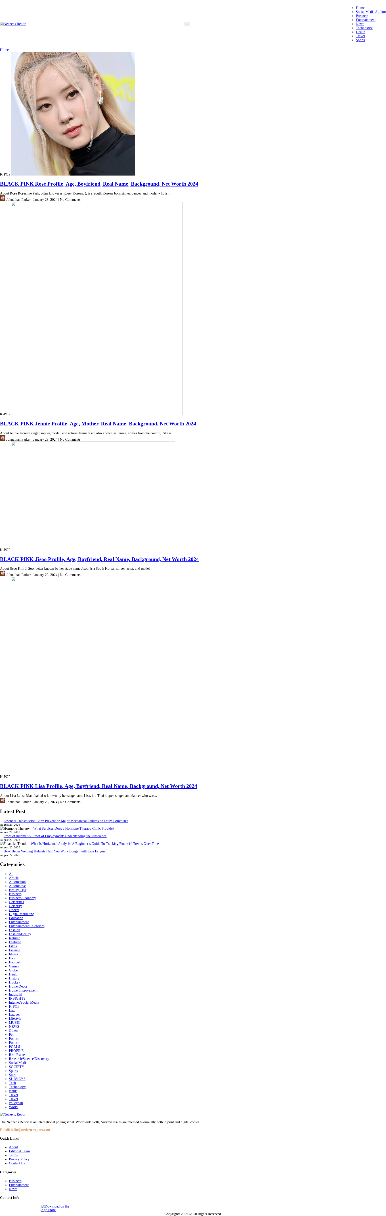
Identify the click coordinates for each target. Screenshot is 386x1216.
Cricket (14, 910)
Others (13, 1030)
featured (14, 938)
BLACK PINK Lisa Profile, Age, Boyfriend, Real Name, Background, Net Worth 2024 (98, 786)
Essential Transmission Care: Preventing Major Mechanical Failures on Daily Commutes (66, 821)
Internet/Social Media (24, 1002)
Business (362, 16)
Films (13, 946)
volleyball (16, 1103)
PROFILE (16, 1051)
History (14, 978)
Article (14, 878)
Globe (13, 970)
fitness (13, 954)
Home (360, 8)
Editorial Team (19, 1151)
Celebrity (15, 906)
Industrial (15, 994)
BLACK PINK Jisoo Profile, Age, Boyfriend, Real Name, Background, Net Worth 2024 (99, 559)
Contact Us (17, 1163)
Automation (17, 882)
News (360, 24)
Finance (14, 950)
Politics (14, 1038)
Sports (360, 40)
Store (12, 1075)
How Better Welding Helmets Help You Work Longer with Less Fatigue (54, 851)
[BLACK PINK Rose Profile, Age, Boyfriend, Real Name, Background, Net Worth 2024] (73, 174)
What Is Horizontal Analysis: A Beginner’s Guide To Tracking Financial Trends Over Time (95, 844)
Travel (360, 36)
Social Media (18, 1063)
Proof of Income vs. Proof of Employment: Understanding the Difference (55, 836)
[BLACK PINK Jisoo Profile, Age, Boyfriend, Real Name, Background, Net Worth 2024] (93, 550)
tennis (13, 1091)
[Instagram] (14, 1208)
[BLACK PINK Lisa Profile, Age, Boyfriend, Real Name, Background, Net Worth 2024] (78, 777)
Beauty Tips (17, 890)
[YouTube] (34, 1208)
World (13, 1107)
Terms (13, 1155)
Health (360, 32)
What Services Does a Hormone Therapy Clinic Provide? (73, 828)
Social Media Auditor (371, 12)
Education (16, 918)
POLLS (14, 1047)
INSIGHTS (17, 998)
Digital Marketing (21, 914)
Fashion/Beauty (20, 934)
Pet (11, 1034)
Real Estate (17, 1055)
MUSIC (14, 1022)
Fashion (14, 930)
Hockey (14, 982)
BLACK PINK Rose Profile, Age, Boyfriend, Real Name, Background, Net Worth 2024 (99, 184)
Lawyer (14, 1014)
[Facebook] (4, 1208)
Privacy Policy (19, 1159)
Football (15, 962)
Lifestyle (15, 1018)
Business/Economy (22, 898)
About (13, 1147)
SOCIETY (16, 1067)
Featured (15, 942)
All (11, 874)
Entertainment (366, 20)
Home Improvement (23, 990)
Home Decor (18, 986)
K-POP (14, 1006)
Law (12, 1010)
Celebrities (16, 902)
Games (14, 966)
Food (12, 958)
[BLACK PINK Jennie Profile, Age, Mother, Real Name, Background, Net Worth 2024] (97, 414)
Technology (364, 28)
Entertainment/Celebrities (26, 926)
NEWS (14, 1026)
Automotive (17, 886)
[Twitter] (24, 1208)
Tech (12, 1083)
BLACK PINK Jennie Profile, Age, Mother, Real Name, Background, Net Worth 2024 (98, 424)
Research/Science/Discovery (29, 1059)
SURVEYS (17, 1079)
